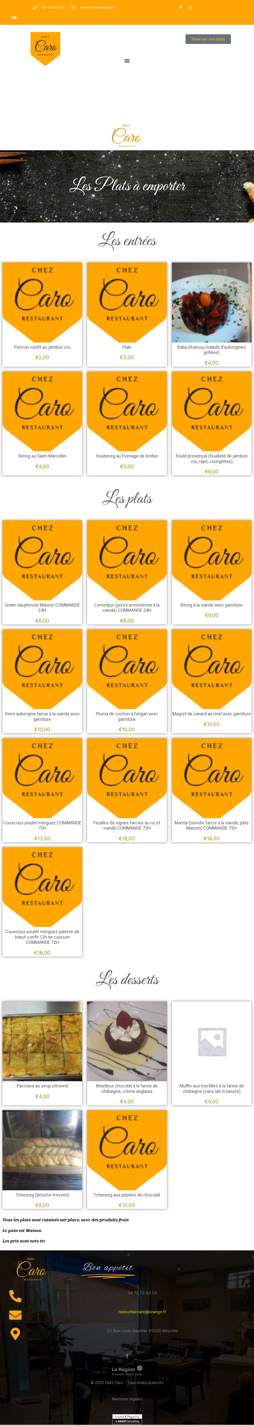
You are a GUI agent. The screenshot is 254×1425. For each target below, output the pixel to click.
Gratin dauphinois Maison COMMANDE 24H (42, 607)
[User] (190, 7)
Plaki (126, 347)
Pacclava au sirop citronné (42, 1085)
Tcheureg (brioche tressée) (42, 1194)
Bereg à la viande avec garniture (212, 605)
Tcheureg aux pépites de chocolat (127, 1194)
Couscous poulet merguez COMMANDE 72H (42, 825)
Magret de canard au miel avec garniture (211, 713)
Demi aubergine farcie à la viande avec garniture (42, 716)
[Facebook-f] (181, 7)
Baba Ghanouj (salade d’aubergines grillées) (211, 350)
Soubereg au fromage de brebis (127, 456)
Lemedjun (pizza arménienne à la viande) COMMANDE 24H (127, 607)
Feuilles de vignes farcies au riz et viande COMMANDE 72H (127, 825)
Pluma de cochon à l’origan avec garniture (127, 716)
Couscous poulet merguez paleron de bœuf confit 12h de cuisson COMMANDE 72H (42, 937)
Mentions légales (127, 1399)
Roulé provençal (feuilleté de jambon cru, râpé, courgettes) (212, 458)
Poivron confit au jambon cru (42, 347)
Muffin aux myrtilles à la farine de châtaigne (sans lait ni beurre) (212, 1088)
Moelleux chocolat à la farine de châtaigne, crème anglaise (127, 1088)
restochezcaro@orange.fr (142, 1311)
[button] (127, 60)
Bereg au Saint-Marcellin (42, 456)
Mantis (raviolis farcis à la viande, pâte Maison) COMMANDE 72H (212, 825)
